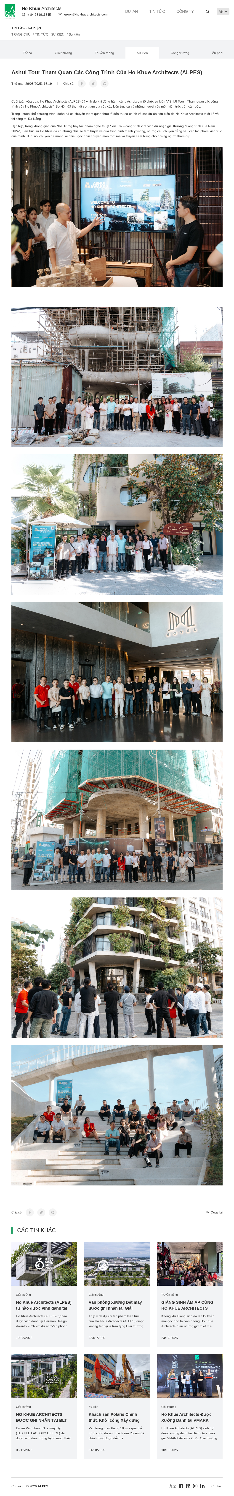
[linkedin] (202, 1486)
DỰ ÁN (131, 11)
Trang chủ (20, 34)
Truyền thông (104, 53)
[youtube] (188, 1486)
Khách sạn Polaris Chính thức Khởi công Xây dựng (114, 1417)
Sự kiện (142, 53)
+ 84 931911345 (39, 14)
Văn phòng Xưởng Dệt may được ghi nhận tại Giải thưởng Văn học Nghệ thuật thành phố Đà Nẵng (116, 1305)
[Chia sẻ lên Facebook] (82, 83)
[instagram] (195, 1486)
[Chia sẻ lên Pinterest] (105, 83)
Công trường (180, 53)
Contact (217, 1486)
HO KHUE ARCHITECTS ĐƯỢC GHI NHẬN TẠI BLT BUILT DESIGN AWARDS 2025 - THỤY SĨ (41, 1417)
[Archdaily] (172, 1485)
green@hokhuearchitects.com (86, 14)
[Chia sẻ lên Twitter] (93, 83)
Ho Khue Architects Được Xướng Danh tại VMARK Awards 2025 (186, 1417)
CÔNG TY (185, 11)
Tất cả (27, 53)
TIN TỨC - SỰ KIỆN (49, 34)
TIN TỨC (157, 11)
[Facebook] (181, 1486)
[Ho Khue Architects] (10, 11)
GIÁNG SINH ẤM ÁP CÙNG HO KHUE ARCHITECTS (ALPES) (187, 1305)
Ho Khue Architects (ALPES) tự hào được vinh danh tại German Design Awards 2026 (44, 1305)
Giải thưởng (63, 53)
